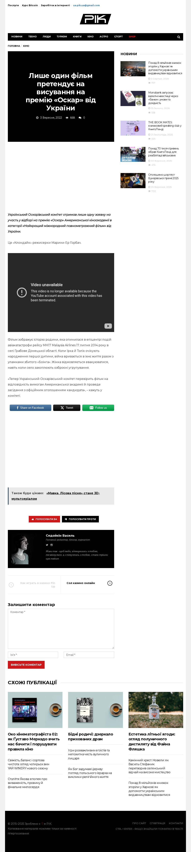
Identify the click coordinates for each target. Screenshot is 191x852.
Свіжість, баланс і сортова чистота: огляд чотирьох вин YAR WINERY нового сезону (28, 764)
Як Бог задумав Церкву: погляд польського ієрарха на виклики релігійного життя (90, 773)
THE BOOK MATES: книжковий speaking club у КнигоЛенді (164, 126)
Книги (77, 36)
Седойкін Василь (60, 535)
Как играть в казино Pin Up (37, 584)
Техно (32, 36)
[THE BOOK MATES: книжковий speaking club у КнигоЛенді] (132, 128)
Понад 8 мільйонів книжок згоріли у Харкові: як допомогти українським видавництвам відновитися (165, 68)
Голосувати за (46, 519)
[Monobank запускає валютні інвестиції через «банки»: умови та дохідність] (132, 98)
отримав (70, 214)
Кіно (90, 36)
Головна (14, 46)
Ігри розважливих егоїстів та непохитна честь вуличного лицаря (88, 754)
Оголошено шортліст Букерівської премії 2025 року (163, 178)
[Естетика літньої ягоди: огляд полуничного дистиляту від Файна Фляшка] (156, 710)
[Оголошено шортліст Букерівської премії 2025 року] (132, 180)
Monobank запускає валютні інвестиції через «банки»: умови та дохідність (163, 98)
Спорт (118, 36)
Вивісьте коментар (26, 664)
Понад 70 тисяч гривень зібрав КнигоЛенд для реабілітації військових (163, 152)
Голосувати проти (82, 519)
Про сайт (139, 823)
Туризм (62, 36)
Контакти (176, 823)
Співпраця (157, 823)
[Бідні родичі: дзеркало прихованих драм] (95, 710)
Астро (104, 36)
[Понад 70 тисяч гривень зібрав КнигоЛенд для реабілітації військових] (132, 154)
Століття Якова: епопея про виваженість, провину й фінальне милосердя (27, 783)
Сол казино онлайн (81, 583)
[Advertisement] (61, 176)
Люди (47, 36)
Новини (16, 36)
